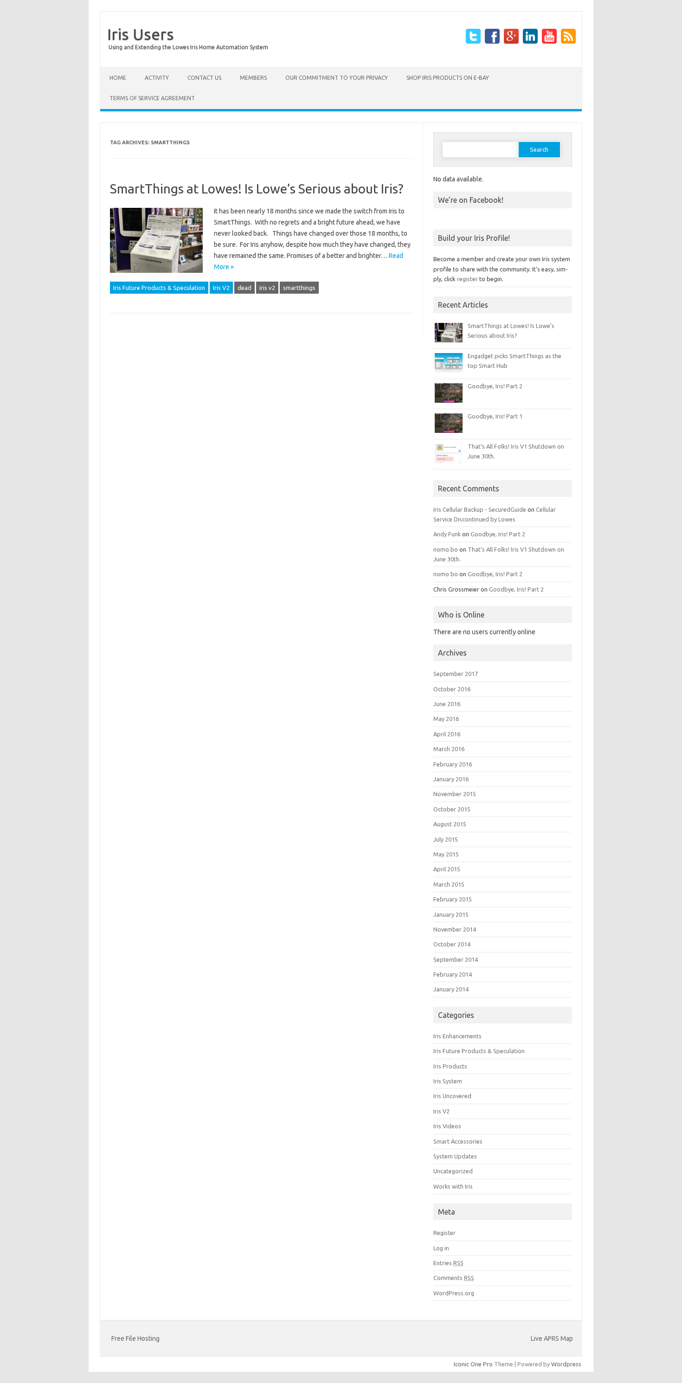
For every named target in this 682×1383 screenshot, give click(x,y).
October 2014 (451, 944)
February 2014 (452, 974)
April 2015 (446, 869)
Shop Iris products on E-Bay (447, 78)
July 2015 (445, 839)
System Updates (455, 1156)
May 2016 (446, 718)
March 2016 (448, 749)
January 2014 (451, 989)
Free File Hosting (135, 1338)
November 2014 (454, 929)
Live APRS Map (552, 1338)
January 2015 (451, 914)
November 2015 (454, 794)
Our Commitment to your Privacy (336, 78)
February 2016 (452, 764)
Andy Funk (447, 534)
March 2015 (448, 884)
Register (444, 1232)
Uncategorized (453, 1171)
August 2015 (449, 824)
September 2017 (455, 673)
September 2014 (455, 959)
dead (244, 287)
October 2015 (451, 809)
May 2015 (446, 854)
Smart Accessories (458, 1141)
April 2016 (446, 734)
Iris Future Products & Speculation (159, 287)
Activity (157, 78)
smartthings (299, 287)
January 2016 (451, 779)
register (467, 279)
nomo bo (445, 549)
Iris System (447, 1081)
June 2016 (446, 704)
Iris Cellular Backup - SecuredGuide (479, 509)
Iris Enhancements (457, 1036)
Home (117, 78)
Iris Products (450, 1066)
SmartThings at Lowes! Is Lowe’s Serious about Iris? (256, 188)
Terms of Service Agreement (152, 98)
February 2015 (452, 899)
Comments (453, 1277)
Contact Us (204, 78)
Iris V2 (221, 287)
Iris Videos (447, 1126)
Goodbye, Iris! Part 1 (495, 416)
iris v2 (267, 287)
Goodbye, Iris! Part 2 (495, 386)
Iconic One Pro (473, 1364)
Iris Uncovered (452, 1096)
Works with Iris (453, 1186)
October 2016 (451, 689)
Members (253, 78)
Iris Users (140, 34)
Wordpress (566, 1364)
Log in (441, 1248)
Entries (448, 1263)
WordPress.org (453, 1293)
